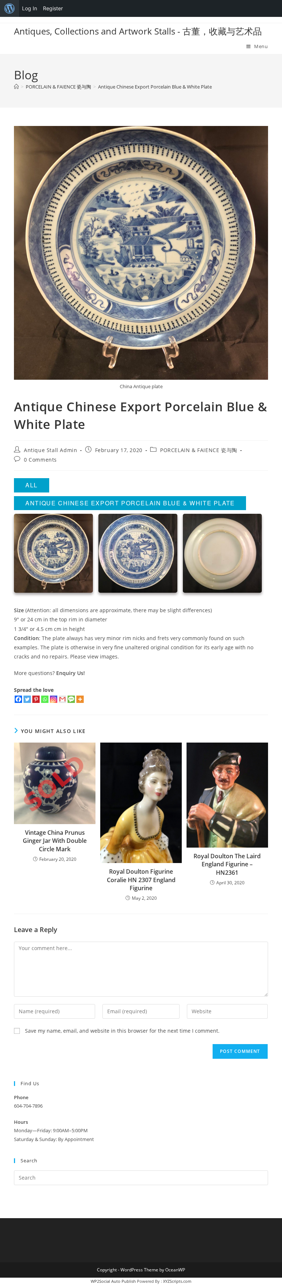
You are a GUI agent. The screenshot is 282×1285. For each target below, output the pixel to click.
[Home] (16, 86)
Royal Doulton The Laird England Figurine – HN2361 (227, 864)
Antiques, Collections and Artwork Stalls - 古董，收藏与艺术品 (138, 31)
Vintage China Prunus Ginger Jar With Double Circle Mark (55, 841)
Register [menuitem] (53, 8)
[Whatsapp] (44, 699)
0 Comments (40, 459)
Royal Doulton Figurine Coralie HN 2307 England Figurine (141, 879)
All (31, 485)
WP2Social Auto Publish (113, 1281)
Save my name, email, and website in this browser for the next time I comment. (122, 1030)
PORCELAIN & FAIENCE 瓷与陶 (198, 450)
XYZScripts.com (177, 1281)
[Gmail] (62, 699)
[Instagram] (53, 699)
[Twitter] (27, 699)
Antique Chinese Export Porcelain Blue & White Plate (155, 86)
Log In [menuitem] (29, 8)
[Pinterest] (36, 699)
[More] (80, 699)
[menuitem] (9, 8)
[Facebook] (18, 699)
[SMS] (71, 699)
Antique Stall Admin (50, 450)
